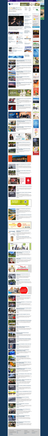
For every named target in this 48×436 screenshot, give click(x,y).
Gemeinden (19, 9)
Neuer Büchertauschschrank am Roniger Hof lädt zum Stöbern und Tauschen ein (23, 422)
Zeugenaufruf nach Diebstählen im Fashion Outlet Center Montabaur (23, 344)
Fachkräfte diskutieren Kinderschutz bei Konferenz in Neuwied (23, 142)
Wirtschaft (14, 7)
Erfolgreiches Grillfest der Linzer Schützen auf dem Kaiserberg (23, 280)
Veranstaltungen (13, 9)
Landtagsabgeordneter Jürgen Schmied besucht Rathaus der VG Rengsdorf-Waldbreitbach (23, 121)
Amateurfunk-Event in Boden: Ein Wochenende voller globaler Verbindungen (23, 252)
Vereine (17, 7)
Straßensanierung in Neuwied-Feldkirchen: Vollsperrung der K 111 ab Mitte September (23, 362)
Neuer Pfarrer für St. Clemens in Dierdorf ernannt (22, 236)
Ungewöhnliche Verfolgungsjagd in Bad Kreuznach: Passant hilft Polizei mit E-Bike (23, 416)
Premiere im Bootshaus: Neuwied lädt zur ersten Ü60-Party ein (24, 186)
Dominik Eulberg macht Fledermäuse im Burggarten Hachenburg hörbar (15, 14)
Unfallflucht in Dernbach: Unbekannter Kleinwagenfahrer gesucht (23, 386)
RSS (17, 431)
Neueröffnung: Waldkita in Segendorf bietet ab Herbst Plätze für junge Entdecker (23, 149)
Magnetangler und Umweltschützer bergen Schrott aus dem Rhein (23, 209)
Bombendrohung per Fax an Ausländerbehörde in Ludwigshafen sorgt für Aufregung (22, 350)
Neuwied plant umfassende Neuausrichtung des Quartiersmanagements (27, 16)
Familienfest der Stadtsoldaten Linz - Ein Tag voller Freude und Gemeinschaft (24, 302)
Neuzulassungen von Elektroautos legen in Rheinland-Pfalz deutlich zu (24, 66)
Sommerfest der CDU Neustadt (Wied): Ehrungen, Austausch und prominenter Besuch (22, 356)
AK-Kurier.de (26, 8)
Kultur (19, 7)
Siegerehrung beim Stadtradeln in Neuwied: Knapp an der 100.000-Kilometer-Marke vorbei (23, 60)
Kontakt (29, 10)
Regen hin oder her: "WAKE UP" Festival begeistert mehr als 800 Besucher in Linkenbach (23, 380)
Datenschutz (30, 9)
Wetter (21, 9)
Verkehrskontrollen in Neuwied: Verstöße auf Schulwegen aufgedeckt (23, 193)
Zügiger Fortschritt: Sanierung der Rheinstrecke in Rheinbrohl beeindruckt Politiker (22, 327)
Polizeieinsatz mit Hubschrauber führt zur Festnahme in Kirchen (23, 164)
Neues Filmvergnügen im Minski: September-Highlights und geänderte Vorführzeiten (23, 105)
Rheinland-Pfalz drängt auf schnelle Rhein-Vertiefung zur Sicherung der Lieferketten (23, 71)
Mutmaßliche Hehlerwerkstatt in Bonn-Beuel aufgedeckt (23, 338)
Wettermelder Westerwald (36, 25)
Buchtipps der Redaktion (27, 55)
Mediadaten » (25, 433)
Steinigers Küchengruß (27, 56)
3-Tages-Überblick (35, 23)
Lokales (9, 9)
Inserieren (30, 7)
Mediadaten (30, 8)
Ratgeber (16, 9)
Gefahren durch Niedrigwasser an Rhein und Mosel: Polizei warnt (24, 374)
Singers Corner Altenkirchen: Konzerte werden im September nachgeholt (22, 77)
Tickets (33, 9)
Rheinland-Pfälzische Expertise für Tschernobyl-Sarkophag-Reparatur (22, 397)
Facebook (26, 7)
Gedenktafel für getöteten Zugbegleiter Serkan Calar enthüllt (23, 314)
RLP (20, 7)
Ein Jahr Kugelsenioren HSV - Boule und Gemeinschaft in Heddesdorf (23, 99)
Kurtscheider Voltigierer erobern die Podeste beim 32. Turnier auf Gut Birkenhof (23, 409)
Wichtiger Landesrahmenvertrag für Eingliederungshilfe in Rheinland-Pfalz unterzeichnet (23, 308)
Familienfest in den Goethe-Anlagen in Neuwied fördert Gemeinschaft (23, 171)
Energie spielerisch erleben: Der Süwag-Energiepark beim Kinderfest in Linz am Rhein (23, 127)
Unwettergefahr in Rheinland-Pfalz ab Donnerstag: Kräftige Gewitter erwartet (24, 83)
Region (9, 7)
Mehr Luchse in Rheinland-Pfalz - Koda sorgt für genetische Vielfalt (22, 404)
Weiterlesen (16, 29)
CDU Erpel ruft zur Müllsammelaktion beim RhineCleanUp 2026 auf (23, 215)
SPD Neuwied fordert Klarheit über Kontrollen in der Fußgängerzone (28, 20)
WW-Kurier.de (26, 9)
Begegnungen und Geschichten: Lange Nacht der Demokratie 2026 (22, 231)
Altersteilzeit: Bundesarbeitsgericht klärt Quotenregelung (23, 320)
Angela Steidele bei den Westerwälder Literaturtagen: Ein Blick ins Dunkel (23, 258)
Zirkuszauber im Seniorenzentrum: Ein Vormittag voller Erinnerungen (23, 296)
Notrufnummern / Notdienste (27, 43)
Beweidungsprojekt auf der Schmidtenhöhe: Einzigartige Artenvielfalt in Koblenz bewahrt (23, 368)
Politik (11, 7)
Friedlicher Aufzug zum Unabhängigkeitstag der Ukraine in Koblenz (24, 391)
